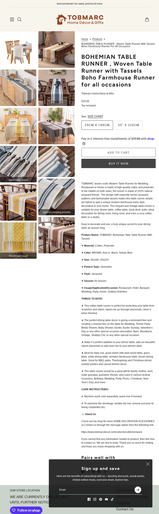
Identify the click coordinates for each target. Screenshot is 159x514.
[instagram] (95, 499)
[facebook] (89, 499)
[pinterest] (100, 499)
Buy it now (119, 163)
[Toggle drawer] (12, 19)
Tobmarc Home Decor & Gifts (97, 93)
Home (84, 39)
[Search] (19, 19)
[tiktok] (112, 499)
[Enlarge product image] (18, 49)
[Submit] (138, 489)
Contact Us (125, 509)
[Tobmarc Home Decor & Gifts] (79, 19)
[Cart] (147, 19)
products (97, 39)
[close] (148, 464)
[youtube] (106, 499)
